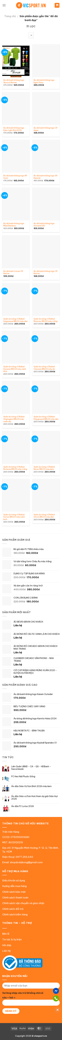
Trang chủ (10, 16)
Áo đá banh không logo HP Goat (15, 176)
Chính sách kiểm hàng (15, 914)
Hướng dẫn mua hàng (14, 886)
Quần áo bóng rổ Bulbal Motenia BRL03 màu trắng (15, 468)
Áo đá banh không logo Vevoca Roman (13, 81)
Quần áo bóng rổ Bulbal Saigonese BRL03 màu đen (15, 320)
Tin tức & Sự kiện (12, 939)
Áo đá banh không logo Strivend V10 (44, 224)
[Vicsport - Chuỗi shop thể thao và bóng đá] (31, 5)
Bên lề (5, 933)
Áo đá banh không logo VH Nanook (45, 176)
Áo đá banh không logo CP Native (45, 272)
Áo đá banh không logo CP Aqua (45, 129)
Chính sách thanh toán (15, 897)
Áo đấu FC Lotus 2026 (22, 806)
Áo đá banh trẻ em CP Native (13, 272)
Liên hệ (6, 950)
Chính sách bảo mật (14, 891)
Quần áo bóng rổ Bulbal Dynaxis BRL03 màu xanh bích (14, 368)
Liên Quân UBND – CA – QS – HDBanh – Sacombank (31, 767)
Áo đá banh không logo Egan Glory (44, 81)
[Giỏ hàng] (57, 5)
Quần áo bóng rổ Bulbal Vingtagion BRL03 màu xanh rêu (14, 419)
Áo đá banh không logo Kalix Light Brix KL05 (13, 129)
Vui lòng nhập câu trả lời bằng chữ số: (22, 993)
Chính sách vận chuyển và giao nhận (23, 903)
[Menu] (4, 5)
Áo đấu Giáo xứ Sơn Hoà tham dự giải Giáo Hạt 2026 (34, 797)
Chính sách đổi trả (12, 908)
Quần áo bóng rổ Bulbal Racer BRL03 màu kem (44, 468)
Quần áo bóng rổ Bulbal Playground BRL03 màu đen (46, 418)
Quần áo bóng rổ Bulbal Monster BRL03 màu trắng (45, 320)
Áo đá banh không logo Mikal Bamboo (13, 224)
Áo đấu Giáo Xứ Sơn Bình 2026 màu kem (31, 786)
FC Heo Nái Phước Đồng (23, 776)
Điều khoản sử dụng (13, 880)
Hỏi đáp (6, 945)
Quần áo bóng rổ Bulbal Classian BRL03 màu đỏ (44, 367)
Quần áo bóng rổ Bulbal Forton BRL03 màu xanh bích (14, 516)
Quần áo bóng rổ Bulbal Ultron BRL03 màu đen (44, 515)
